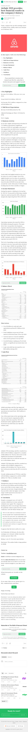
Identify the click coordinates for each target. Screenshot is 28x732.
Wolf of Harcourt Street (9, 18)
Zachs (7, 118)
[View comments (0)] (7, 22)
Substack (8, 729)
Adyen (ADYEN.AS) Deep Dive (7, 694)
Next (24, 648)
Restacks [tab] (10, 657)
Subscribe (20, 1)
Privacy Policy (23, 638)
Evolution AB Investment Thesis (10, 685)
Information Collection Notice (13, 638)
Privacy (16, 721)
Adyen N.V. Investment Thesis (9, 693)
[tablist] (6, 657)
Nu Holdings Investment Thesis (9, 677)
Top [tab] (2, 673)
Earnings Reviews (5, 5)
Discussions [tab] (11, 673)
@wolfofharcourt (11, 553)
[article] (14, 679)
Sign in (25, 1)
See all (3, 701)
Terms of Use (20, 637)
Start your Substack (10, 726)
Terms (20, 721)
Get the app (20, 726)
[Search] (25, 673)
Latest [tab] (6, 673)
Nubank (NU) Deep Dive (6, 678)
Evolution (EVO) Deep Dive (7, 686)
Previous (5, 648)
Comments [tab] (4, 657)
